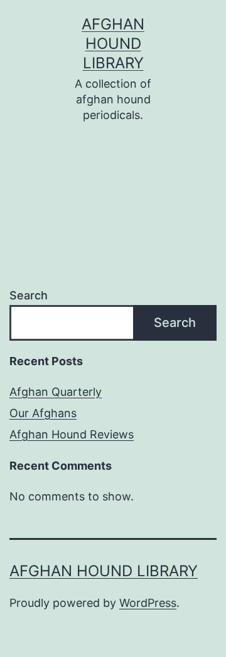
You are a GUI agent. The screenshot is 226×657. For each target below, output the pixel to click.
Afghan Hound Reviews (71, 434)
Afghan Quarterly (55, 391)
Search (28, 295)
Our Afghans (43, 413)
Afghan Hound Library (113, 43)
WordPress (147, 602)
